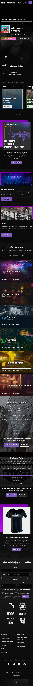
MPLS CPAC (4, 652)
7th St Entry (4, 634)
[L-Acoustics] (10, 606)
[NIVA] (22, 614)
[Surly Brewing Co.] (22, 606)
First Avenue (4, 631)
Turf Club (8, 596)
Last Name (24, 583)
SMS (4, 574)
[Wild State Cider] (22, 621)
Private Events (7, 190)
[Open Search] (23, 2)
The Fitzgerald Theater (23, 593)
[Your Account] (19, 3)
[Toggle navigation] (30, 2)
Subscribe (25, 596)
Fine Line (17, 596)
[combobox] (9, 574)
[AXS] (10, 614)
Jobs (3, 224)
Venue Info (16, 279)
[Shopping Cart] (26, 2)
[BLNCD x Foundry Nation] (10, 621)
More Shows (15, 115)
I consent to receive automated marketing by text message (17, 579)
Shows (4, 279)
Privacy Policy (16, 675)
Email (15, 567)
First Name (7, 583)
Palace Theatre (9, 593)
